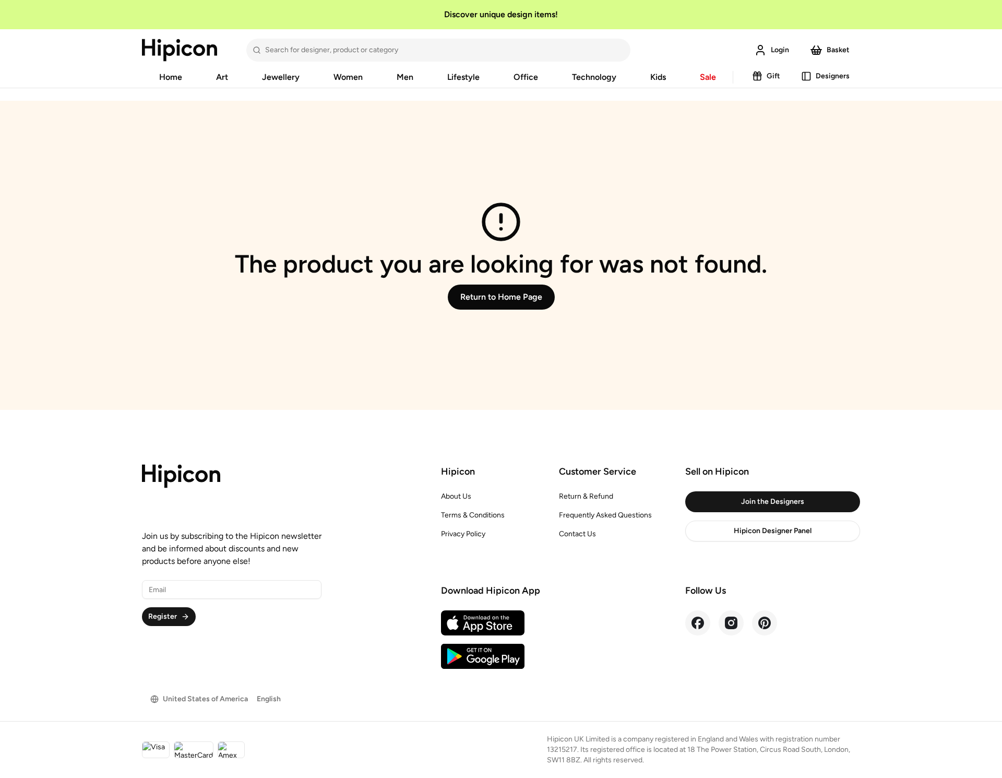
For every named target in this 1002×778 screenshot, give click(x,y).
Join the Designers (772, 501)
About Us (456, 496)
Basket (838, 49)
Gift (773, 76)
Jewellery (281, 77)
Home (170, 77)
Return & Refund (586, 496)
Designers (833, 76)
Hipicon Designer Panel (773, 530)
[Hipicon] (179, 50)
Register (162, 616)
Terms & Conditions (473, 515)
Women (348, 77)
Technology (594, 77)
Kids (658, 77)
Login (780, 49)
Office (526, 77)
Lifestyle (463, 77)
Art (222, 77)
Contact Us (577, 533)
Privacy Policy (463, 533)
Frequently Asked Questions (605, 515)
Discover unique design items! (501, 14)
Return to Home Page (501, 297)
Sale (708, 77)
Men (405, 77)
